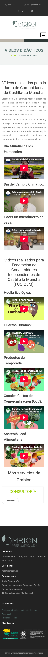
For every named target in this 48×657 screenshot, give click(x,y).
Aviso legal (6, 614)
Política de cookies (9, 618)
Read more (10, 501)
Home (13, 55)
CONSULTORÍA (22, 491)
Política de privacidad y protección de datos (19, 610)
